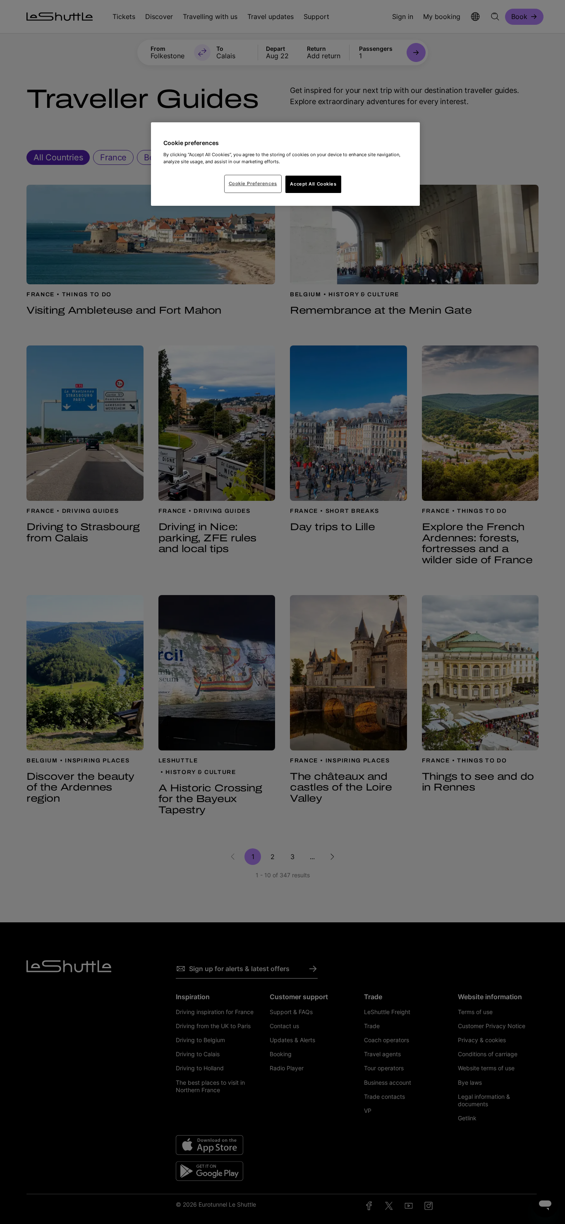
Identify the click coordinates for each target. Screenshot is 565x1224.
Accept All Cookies (313, 184)
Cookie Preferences (253, 183)
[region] (285, 164)
